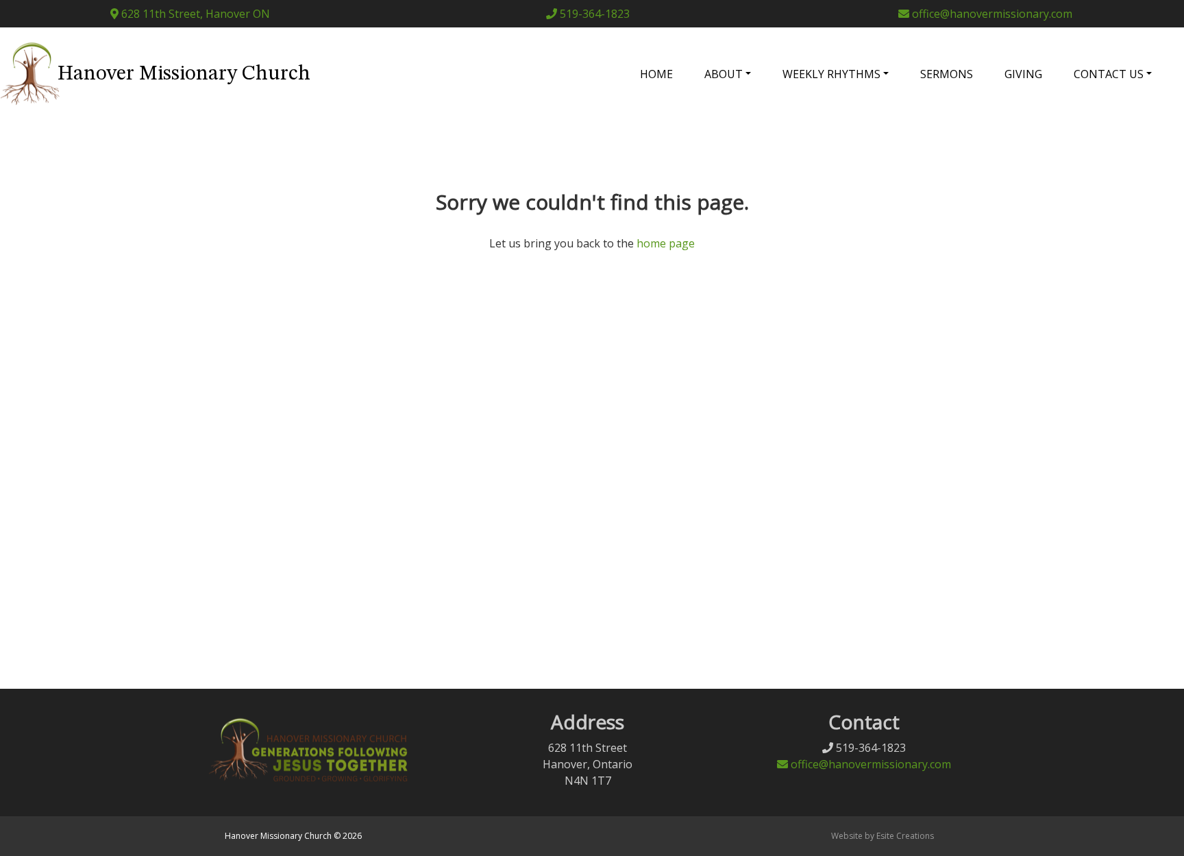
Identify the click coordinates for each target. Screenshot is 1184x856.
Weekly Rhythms (831, 74)
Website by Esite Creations (882, 836)
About (723, 74)
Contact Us (1109, 74)
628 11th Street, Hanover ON (194, 13)
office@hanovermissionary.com (990, 13)
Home (656, 74)
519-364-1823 (593, 13)
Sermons (946, 74)
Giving (1023, 74)
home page (666, 243)
